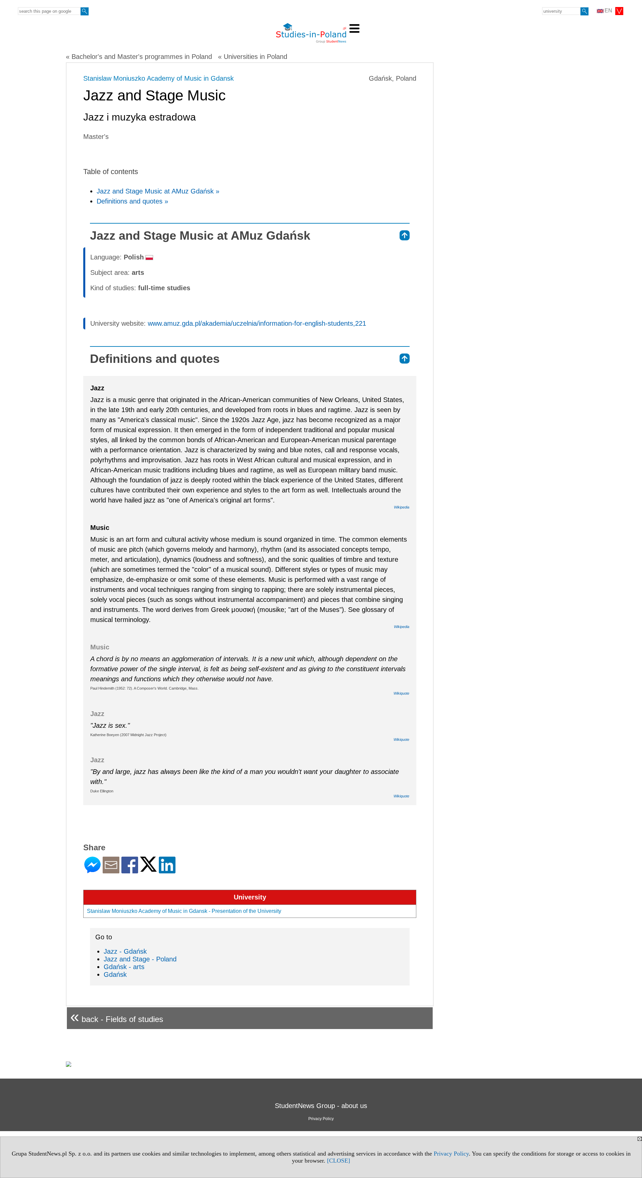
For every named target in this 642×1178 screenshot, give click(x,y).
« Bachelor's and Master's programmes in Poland (139, 56)
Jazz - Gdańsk (125, 951)
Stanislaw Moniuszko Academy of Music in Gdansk (158, 78)
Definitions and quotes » (132, 201)
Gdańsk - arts (124, 966)
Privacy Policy (451, 1153)
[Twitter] (148, 868)
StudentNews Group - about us (321, 1105)
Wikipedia (401, 507)
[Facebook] (129, 870)
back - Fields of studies (116, 1016)
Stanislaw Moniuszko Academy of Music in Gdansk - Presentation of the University (184, 911)
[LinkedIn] (167, 870)
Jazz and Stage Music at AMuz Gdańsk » (158, 191)
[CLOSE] (338, 1160)
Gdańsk (115, 974)
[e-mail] (111, 870)
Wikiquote (401, 693)
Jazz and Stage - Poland (140, 959)
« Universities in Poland (252, 56)
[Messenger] (92, 870)
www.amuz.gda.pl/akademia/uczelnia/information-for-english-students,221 (257, 323)
